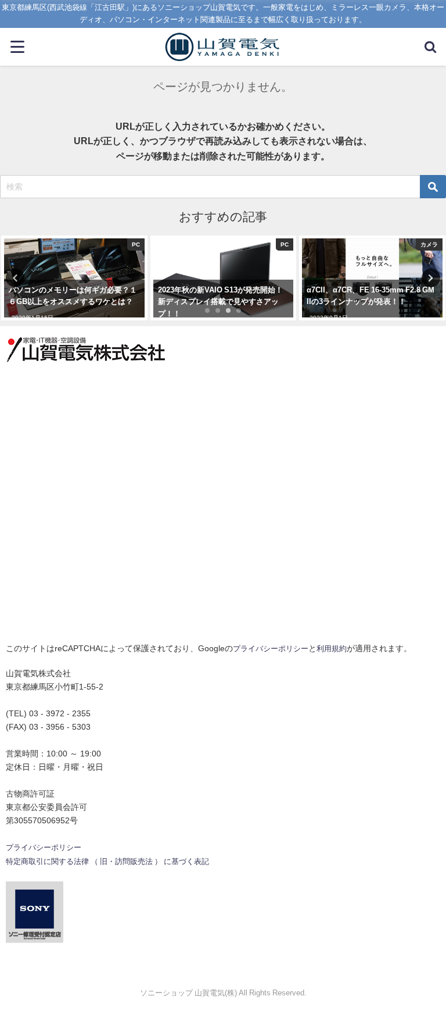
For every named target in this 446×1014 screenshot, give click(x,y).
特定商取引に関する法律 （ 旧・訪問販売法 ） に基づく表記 (107, 861)
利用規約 (331, 648)
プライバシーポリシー (270, 648)
